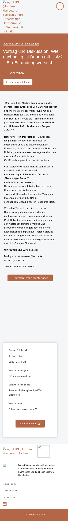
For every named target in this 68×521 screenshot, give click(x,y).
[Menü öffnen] (60, 6)
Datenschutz (10, 490)
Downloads (10, 484)
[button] (30, 278)
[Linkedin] (4, 504)
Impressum (9, 497)
